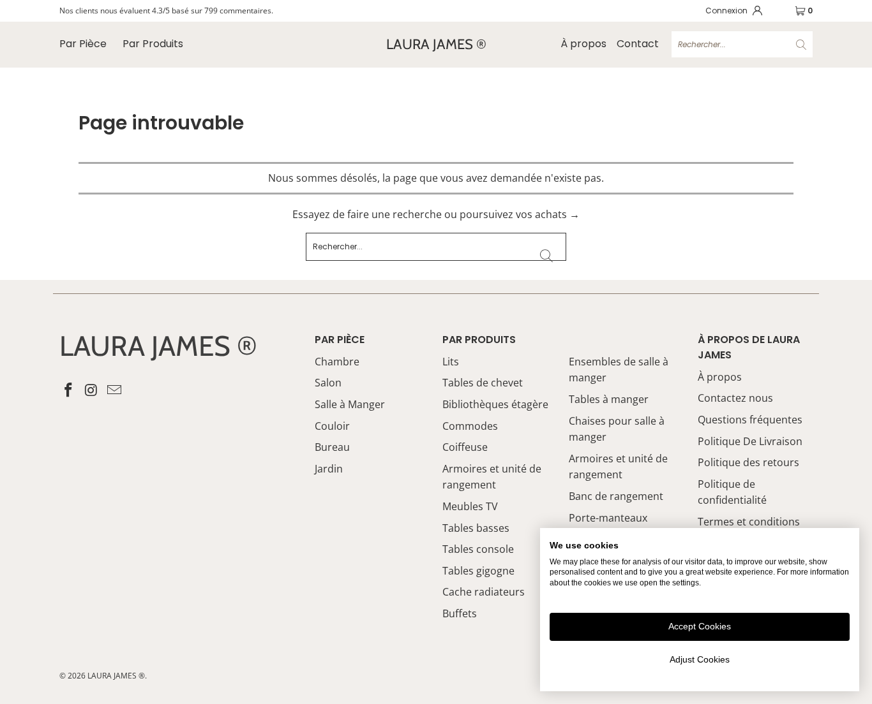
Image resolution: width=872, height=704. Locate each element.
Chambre (337, 362)
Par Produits (153, 43)
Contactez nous (735, 398)
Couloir (332, 426)
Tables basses (475, 528)
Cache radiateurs (483, 592)
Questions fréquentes (750, 420)
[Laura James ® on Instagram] (91, 390)
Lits (450, 362)
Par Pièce (83, 43)
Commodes (470, 426)
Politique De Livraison (750, 441)
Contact (638, 43)
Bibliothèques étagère (495, 404)
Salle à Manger (350, 404)
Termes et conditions (749, 522)
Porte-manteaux (608, 518)
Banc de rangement (616, 496)
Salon (328, 383)
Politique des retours (748, 462)
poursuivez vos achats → (520, 214)
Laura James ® (116, 675)
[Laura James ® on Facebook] (69, 390)
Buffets (459, 613)
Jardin (329, 469)
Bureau (332, 447)
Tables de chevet (482, 383)
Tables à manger (609, 399)
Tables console (478, 549)
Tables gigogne (478, 571)
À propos (583, 43)
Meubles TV (470, 506)
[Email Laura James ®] (114, 390)
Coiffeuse (465, 447)
